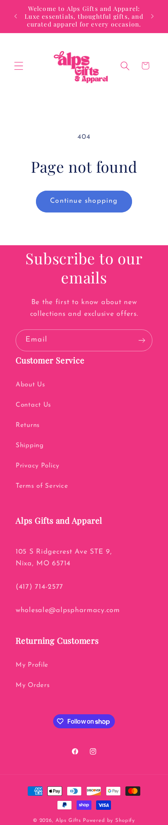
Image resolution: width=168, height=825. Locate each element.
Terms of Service (42, 486)
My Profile (32, 665)
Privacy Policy (37, 465)
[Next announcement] (152, 16)
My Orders (33, 685)
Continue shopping (84, 201)
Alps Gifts (69, 820)
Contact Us (33, 405)
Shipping (30, 445)
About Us (30, 384)
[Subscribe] (141, 340)
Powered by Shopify (109, 820)
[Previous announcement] (15, 16)
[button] (19, 65)
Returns (28, 425)
